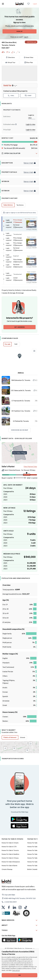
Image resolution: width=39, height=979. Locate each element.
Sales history (8, 205)
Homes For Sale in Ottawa (10, 858)
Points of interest (10, 737)
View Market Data (30, 466)
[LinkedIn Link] (14, 907)
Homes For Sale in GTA (9, 846)
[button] (16, 124)
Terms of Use (16, 970)
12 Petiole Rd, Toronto (21, 421)
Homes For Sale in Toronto (10, 850)
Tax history (20, 205)
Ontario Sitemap (7, 869)
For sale (7, 344)
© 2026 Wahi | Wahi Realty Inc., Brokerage (18, 948)
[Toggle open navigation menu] (3, 4)
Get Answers (19, 327)
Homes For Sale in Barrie (9, 865)
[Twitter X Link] (3, 907)
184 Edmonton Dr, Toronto (20, 380)
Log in (35, 4)
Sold (15, 344)
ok (19, 975)
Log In (26, 37)
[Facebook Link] (8, 907)
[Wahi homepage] (19, 4)
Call (12, 95)
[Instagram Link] (20, 907)
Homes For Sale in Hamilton (10, 854)
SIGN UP (19, 31)
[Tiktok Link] (25, 907)
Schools (22, 737)
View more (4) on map (19, 430)
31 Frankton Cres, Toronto (20, 411)
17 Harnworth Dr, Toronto (20, 401)
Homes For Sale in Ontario (10, 843)
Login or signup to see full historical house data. (20, 212)
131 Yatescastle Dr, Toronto (21, 390)
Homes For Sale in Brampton (11, 862)
